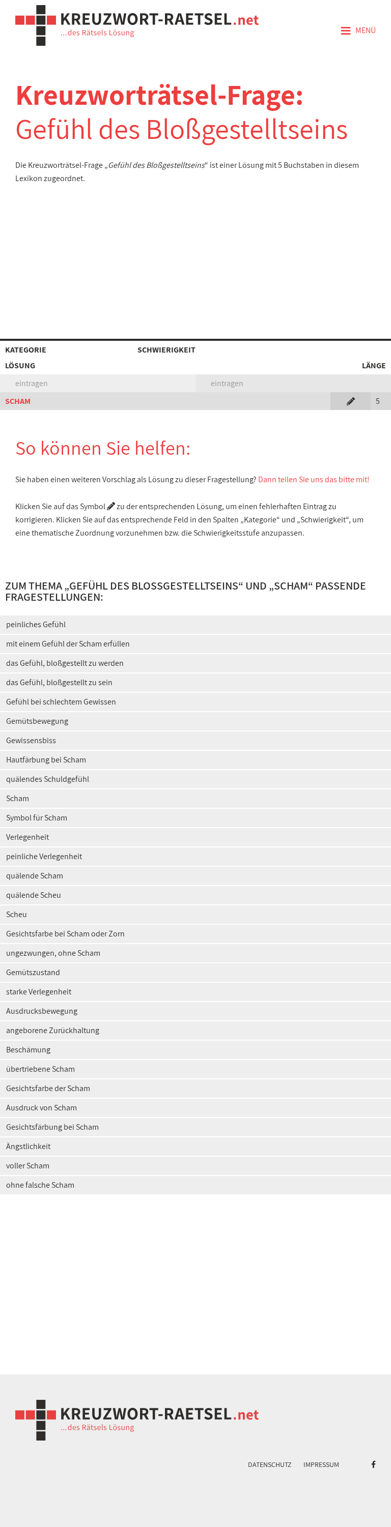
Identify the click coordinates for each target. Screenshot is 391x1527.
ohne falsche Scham (40, 1185)
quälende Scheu (33, 895)
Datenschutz (270, 1464)
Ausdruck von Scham (41, 1107)
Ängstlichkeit (28, 1146)
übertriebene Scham (40, 1069)
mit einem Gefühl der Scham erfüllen (68, 643)
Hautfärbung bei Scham (46, 759)
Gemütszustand (33, 972)
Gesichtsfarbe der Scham (48, 1088)
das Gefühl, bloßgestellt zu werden (65, 663)
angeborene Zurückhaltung (52, 1030)
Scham (17, 798)
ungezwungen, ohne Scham (53, 953)
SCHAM (18, 401)
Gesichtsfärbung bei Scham (52, 1127)
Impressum (321, 1464)
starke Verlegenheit (38, 991)
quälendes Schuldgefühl (47, 779)
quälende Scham (34, 875)
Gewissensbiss (31, 740)
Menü (358, 31)
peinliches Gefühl (36, 624)
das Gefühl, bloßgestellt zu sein (59, 682)
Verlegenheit (27, 837)
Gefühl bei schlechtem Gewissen (61, 701)
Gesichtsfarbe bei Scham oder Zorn (65, 933)
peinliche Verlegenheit (44, 856)
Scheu (16, 914)
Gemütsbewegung (37, 721)
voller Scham (27, 1165)
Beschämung (28, 1049)
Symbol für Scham (36, 817)
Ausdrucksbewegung (41, 1011)
